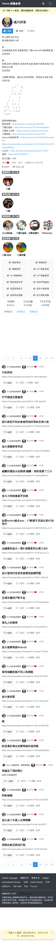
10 (40, 358)
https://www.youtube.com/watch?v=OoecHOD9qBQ (26, 450)
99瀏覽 (29, 382)
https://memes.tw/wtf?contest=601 (28, 134)
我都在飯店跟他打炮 (13, 845)
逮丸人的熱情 (10, 622)
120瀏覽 (30, 731)
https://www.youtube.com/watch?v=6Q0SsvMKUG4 (26, 426)
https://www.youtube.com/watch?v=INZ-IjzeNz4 (24, 401)
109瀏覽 (30, 506)
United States (36, 882)
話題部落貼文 (16, 288)
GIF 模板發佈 (42, 269)
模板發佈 (16, 262)
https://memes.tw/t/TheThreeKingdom (31, 127)
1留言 (22, 608)
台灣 (25, 882)
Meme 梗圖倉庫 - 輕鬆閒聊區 (18, 765)
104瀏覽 (30, 682)
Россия (33, 886)
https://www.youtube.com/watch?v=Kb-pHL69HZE (25, 725)
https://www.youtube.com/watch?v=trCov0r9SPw (24, 626)
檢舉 (32, 31)
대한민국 (6, 886)
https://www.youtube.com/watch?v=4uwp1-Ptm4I (25, 651)
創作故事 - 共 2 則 (10, 238)
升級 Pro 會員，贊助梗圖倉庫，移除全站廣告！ (28, 10)
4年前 (41, 367)
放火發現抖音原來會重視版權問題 (21, 573)
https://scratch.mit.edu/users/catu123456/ (29, 150)
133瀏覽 (30, 456)
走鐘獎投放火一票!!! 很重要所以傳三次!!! (24, 548)
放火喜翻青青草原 (12, 446)
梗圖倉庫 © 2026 (9, 893)
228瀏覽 (30, 657)
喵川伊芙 (30, 367)
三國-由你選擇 (8, 255)
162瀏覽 (30, 707)
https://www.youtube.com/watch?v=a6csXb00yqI (24, 376)
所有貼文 (8, 311)
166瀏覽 (30, 805)
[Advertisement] (28, 336)
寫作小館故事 (42, 288)
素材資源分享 (16, 282)
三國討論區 (21, 233)
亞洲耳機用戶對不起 (13, 598)
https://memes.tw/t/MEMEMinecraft (37, 137)
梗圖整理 (16, 269)
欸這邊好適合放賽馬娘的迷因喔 (20, 746)
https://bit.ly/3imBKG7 (18, 154)
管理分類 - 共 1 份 (10, 194)
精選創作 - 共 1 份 (10, 172)
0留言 (22, 382)
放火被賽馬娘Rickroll (14, 647)
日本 (48, 882)
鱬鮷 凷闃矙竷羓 (9, 775)
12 (52, 358)
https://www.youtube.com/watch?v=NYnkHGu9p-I (24, 500)
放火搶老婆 (8, 696)
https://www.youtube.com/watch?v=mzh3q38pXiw (25, 475)
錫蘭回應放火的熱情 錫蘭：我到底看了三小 (27, 471)
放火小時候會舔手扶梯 (15, 496)
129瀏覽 (30, 558)
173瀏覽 (31, 781)
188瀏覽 (30, 481)
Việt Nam (17, 886)
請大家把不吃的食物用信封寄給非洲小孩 (25, 422)
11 (46, 358)
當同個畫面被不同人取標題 (17, 672)
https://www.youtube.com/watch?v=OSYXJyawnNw (25, 602)
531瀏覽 (30, 855)
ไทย (26, 886)
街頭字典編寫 (42, 282)
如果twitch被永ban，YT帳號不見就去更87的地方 (28, 522)
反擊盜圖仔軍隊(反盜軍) (40, 233)
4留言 (23, 781)
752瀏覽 (30, 830)
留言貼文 (21, 311)
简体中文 (35, 878)
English (45, 878)
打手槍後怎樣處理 (12, 397)
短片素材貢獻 (42, 295)
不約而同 (7, 372)
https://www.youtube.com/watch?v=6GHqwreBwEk (25, 750)
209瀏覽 (30, 534)
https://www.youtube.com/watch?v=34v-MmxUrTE (25, 701)
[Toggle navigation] (50, 3)
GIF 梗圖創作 (16, 275)
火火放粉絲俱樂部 (10, 233)
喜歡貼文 (34, 311)
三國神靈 (21, 255)
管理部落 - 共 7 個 (10, 216)
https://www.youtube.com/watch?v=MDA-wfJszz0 (25, 577)
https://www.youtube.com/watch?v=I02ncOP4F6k (25, 676)
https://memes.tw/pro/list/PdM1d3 (32, 130)
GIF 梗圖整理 (42, 275)
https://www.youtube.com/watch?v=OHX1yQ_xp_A (25, 552)
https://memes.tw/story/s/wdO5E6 (28, 124)
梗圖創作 (42, 262)
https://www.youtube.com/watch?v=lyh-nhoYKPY (24, 824)
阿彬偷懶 (7, 795)
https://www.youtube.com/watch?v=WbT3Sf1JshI (24, 849)
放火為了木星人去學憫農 (16, 820)
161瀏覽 (30, 407)
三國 (8, 189)
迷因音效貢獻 (16, 295)
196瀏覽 (30, 583)
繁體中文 (24, 878)
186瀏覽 (30, 632)
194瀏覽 (30, 432)
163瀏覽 (30, 608)
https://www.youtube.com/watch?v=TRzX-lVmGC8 (25, 799)
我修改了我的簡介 (12, 771)
